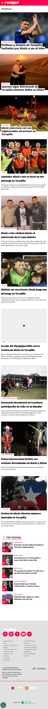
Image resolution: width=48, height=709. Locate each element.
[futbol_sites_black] (39, 669)
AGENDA (5, 647)
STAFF (4, 643)
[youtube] (23, 634)
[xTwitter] (17, 634)
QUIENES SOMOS (7, 641)
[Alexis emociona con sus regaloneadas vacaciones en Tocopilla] (24, 113)
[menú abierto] (2, 2)
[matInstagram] (11, 634)
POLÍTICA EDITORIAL (8, 651)
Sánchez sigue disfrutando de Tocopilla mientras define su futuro (23, 88)
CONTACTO (6, 656)
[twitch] (29, 634)
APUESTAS (26, 656)
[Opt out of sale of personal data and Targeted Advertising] (3, 705)
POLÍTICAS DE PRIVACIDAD (10, 649)
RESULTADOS (27, 651)
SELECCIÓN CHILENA (29, 641)
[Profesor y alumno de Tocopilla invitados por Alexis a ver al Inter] (24, 30)
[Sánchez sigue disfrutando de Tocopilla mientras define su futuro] (24, 72)
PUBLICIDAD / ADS (8, 654)
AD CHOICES (6, 658)
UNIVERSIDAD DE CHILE (30, 645)
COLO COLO (27, 643)
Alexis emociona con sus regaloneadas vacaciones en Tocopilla (19, 131)
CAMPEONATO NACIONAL (30, 649)
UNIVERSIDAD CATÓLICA (30, 647)
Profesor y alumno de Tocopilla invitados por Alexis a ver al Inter (23, 46)
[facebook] (5, 634)
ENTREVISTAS (6, 660)
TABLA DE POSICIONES (30, 654)
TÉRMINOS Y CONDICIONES (10, 645)
